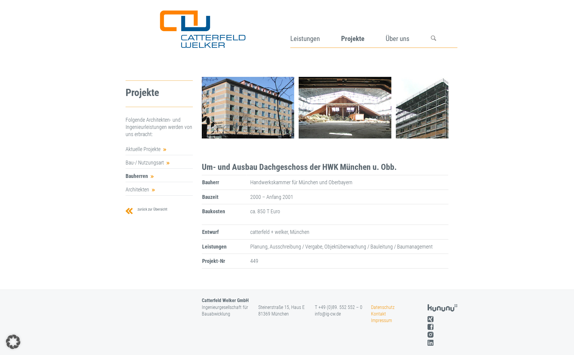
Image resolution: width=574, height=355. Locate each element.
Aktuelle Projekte (143, 149)
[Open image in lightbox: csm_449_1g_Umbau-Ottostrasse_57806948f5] (287, 131)
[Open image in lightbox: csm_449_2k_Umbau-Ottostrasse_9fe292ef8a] (384, 131)
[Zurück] (215, 108)
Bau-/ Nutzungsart (145, 162)
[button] (13, 342)
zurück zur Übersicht (151, 209)
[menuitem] (315, 27)
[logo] (201, 27)
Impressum (381, 320)
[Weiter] (435, 108)
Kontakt (378, 314)
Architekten (137, 189)
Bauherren (137, 176)
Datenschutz (383, 307)
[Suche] (444, 27)
